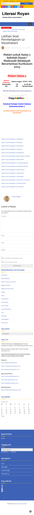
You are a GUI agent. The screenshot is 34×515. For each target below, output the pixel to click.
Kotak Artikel (4, 302)
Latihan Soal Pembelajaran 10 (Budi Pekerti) (12, 169)
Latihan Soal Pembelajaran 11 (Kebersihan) (12, 173)
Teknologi (3, 316)
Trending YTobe (19, 1)
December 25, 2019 (17, 47)
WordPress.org (5, 473)
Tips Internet (4, 322)
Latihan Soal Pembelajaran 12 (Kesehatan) (12, 176)
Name (3, 235)
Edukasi (3, 292)
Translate (13, 452)
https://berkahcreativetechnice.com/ (11, 390)
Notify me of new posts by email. (9, 262)
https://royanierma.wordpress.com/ (11, 366)
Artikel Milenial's (5, 278)
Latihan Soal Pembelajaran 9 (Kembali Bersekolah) (14, 166)
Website (3, 250)
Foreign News (27, 1)
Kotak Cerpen (5, 305)
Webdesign (12, 1)
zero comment (27, 47)
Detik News (6, 1)
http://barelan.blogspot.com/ (9, 362)
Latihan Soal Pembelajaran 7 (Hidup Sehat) (12, 159)
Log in (2, 463)
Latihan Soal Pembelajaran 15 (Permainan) (12, 186)
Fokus (2, 295)
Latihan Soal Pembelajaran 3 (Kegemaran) (12, 146)
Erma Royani (8, 47)
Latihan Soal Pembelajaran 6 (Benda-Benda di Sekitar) (15, 156)
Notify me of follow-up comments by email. (12, 258)
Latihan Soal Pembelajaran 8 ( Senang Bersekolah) (14, 163)
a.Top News (4, 275)
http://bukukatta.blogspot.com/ (10, 383)
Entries (4, 467)
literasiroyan (17, 503)
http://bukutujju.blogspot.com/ (9, 379)
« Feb (2, 416)
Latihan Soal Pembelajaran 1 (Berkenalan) (12, 139)
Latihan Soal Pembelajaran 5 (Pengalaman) (12, 152)
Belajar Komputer (6, 285)
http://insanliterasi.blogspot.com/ (10, 369)
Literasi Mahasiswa (6, 309)
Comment (3, 216)
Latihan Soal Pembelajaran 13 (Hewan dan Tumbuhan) (15, 180)
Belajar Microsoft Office (7, 288)
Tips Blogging (5, 319)
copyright (24, 503)
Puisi (2, 312)
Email (3, 242)
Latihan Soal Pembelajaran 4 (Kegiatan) (11, 149)
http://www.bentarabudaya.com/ (10, 376)
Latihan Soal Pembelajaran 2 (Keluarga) (11, 142)
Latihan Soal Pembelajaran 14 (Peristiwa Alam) (13, 183)
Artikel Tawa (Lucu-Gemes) (8, 282)
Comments (5, 470)
